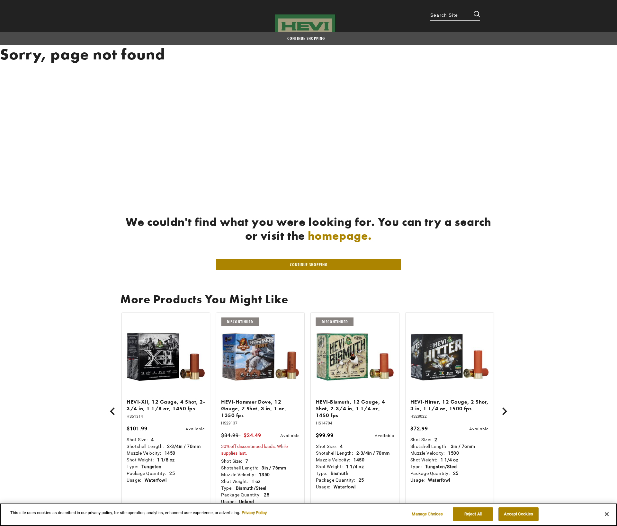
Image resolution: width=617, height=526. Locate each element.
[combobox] (455, 16)
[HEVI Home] (305, 26)
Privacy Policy (254, 512)
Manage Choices (427, 514)
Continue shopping (306, 38)
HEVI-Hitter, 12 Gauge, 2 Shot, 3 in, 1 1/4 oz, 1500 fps (449, 405)
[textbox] (455, 16)
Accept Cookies (518, 514)
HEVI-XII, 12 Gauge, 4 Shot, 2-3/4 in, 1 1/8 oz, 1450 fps (166, 405)
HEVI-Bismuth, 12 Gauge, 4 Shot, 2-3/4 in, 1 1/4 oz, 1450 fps (350, 408)
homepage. (340, 235)
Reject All (473, 514)
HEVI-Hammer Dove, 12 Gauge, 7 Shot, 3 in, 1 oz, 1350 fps (253, 408)
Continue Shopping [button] (308, 264)
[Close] (607, 514)
